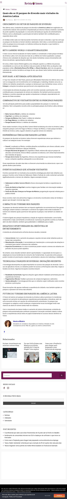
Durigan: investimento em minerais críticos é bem (12, 344)
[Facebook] (4, 332)
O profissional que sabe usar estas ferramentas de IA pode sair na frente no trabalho (32, 433)
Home (7, 9)
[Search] (61, 375)
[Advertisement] (33, 465)
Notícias (14, 9)
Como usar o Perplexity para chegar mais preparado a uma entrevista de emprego (53, 346)
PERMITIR (59, 495)
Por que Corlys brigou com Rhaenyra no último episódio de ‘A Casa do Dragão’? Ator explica (33, 346)
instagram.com (8, 388)
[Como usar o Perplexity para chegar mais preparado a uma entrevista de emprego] (52, 357)
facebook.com (4, 388)
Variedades (8, 420)
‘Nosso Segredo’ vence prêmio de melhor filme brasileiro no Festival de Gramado (31, 446)
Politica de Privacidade (15, 496)
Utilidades (8, 418)
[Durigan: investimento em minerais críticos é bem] (10, 353)
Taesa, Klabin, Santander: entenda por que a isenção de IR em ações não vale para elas (33, 443)
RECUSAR (47, 495)
